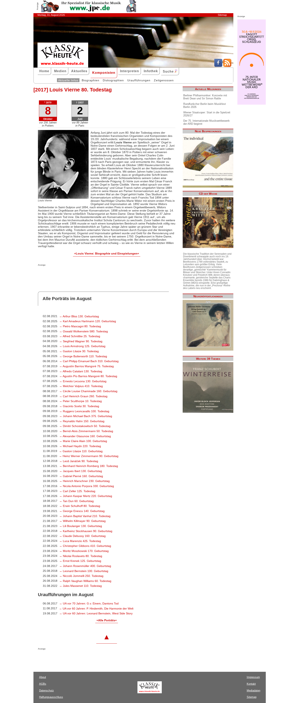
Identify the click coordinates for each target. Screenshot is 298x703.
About (42, 677)
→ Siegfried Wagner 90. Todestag (80, 341)
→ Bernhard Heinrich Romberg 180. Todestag (88, 466)
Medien (60, 71)
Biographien (90, 80)
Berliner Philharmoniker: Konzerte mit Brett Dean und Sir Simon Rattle (205, 97)
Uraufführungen (138, 80)
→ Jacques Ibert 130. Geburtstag (80, 471)
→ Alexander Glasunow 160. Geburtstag (85, 436)
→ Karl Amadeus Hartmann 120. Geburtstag (87, 321)
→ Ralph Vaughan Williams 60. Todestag (85, 581)
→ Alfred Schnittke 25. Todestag (79, 336)
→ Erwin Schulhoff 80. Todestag (79, 506)
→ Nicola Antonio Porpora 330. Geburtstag (86, 486)
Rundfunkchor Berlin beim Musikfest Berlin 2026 (204, 105)
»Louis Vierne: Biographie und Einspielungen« (106, 253)
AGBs (42, 683)
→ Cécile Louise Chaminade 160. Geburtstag (88, 391)
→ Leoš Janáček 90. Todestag (78, 461)
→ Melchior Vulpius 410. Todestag (81, 386)
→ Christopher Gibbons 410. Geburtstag (85, 545)
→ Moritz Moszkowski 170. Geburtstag (84, 551)
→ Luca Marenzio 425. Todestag (80, 541)
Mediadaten (253, 690)
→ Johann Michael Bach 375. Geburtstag (85, 416)
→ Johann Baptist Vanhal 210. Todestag (84, 516)
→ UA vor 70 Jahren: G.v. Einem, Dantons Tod (89, 603)
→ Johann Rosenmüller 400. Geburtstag (85, 566)
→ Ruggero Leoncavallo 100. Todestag (84, 411)
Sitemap (222, 15)
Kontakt (251, 683)
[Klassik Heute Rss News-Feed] (227, 66)
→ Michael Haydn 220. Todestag (80, 446)
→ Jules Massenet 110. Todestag (80, 585)
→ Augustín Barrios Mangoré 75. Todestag (86, 366)
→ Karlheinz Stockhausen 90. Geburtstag (85, 531)
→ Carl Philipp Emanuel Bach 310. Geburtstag (89, 361)
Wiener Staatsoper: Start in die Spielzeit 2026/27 (206, 114)
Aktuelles (79, 71)
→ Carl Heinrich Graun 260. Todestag (83, 396)
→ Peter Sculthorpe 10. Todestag (80, 401)
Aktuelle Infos (68, 80)
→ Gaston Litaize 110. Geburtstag (81, 451)
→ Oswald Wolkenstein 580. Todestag (83, 331)
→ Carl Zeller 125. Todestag (77, 491)
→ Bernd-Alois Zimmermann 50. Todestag (86, 431)
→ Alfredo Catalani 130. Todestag (80, 371)
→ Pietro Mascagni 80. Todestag (80, 326)
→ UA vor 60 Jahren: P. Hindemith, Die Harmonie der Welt (96, 608)
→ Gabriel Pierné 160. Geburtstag (81, 476)
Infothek (151, 71)
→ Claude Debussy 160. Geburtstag (82, 536)
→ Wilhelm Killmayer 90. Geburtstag (82, 521)
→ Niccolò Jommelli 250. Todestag (81, 575)
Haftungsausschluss (51, 697)
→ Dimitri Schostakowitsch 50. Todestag (84, 426)
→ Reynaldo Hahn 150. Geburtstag (81, 421)
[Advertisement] (85, 274)
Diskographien (113, 80)
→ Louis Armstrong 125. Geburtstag (82, 346)
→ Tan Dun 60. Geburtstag (76, 501)
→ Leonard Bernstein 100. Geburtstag (83, 571)
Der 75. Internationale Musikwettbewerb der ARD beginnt (206, 122)
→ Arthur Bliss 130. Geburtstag (79, 316)
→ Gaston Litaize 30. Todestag (79, 351)
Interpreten (129, 71)
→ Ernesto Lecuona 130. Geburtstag (82, 381)
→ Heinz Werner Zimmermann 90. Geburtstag (88, 456)
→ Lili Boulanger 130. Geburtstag (80, 526)
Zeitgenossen (164, 80)
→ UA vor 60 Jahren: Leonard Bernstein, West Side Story (96, 613)
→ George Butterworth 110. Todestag (83, 356)
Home (44, 71)
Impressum (253, 677)
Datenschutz (46, 690)
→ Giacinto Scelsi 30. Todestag (79, 406)
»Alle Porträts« (106, 620)
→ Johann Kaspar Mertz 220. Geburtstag (85, 496)
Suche (169, 71)
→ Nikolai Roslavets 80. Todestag (80, 556)
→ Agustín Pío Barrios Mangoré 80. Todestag (88, 376)
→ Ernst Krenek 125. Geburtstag (80, 560)
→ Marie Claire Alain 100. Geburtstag (83, 441)
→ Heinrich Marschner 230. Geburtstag (84, 481)
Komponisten (103, 72)
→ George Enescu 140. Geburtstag (82, 511)
